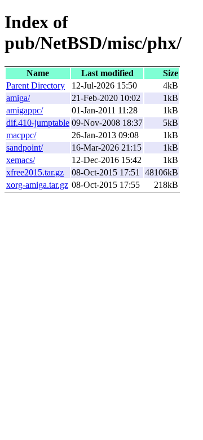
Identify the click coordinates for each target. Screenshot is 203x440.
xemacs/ (20, 160)
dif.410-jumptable (37, 122)
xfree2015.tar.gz (35, 172)
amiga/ (18, 98)
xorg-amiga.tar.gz (37, 185)
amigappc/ (24, 110)
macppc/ (21, 135)
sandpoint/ (24, 147)
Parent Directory (35, 85)
